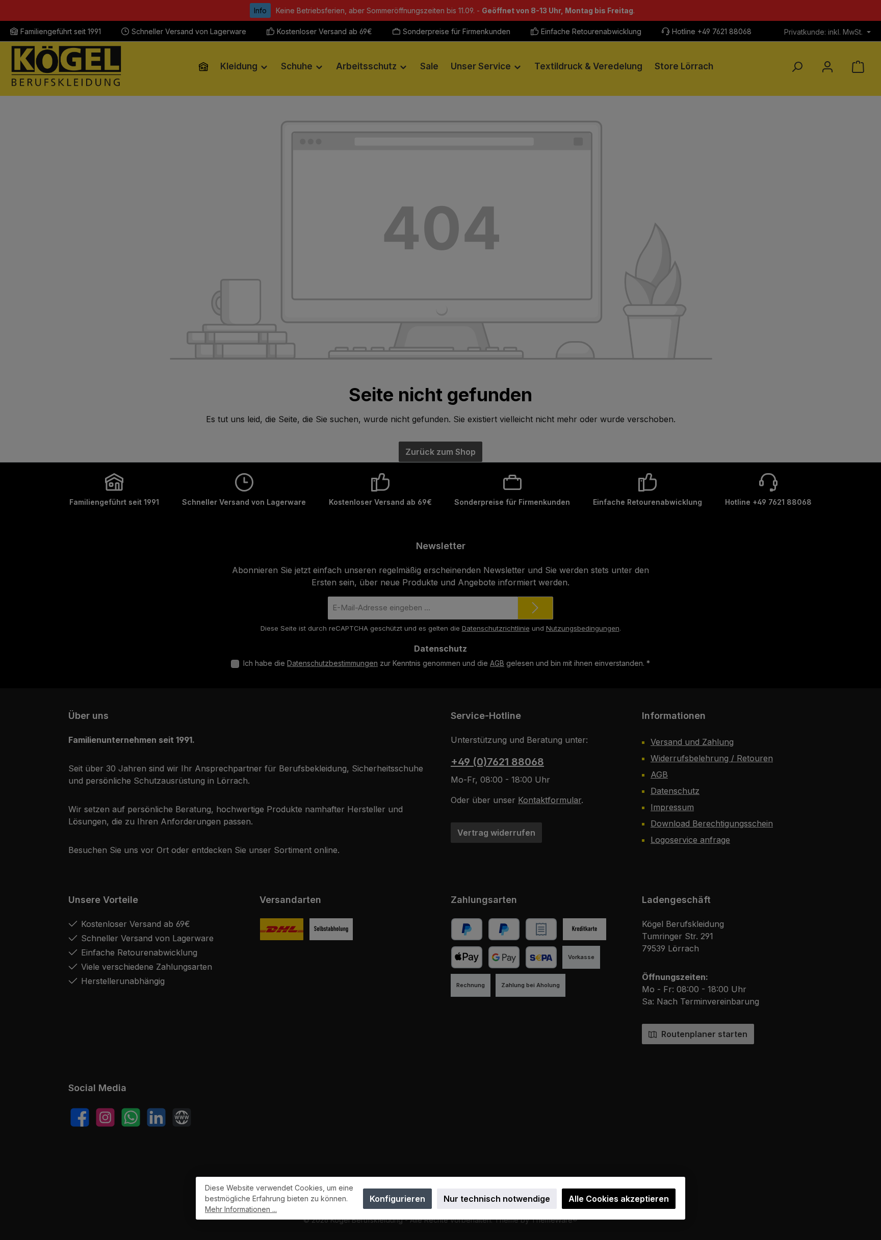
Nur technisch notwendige (497, 1199)
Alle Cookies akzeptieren (618, 1199)
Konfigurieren (397, 1199)
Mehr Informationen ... (241, 1209)
